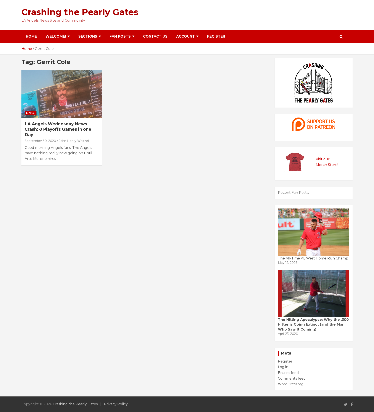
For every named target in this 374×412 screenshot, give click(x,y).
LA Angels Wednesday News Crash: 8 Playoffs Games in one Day (58, 129)
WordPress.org (291, 384)
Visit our (323, 159)
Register (216, 36)
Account (185, 36)
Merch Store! (327, 165)
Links (30, 113)
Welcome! (55, 36)
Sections (87, 36)
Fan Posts (120, 36)
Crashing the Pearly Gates (79, 12)
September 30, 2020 (40, 141)
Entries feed (288, 373)
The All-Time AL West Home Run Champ (313, 258)
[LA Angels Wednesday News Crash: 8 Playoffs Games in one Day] (61, 94)
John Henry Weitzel (74, 141)
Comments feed (292, 378)
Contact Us (155, 36)
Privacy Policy (116, 404)
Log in (283, 367)
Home (31, 36)
